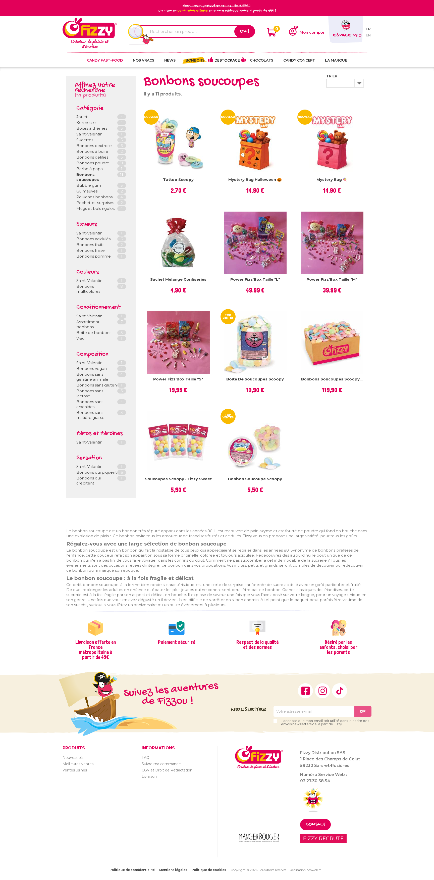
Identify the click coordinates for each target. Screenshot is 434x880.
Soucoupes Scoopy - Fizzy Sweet (178, 478)
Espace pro (347, 35)
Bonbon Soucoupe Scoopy (255, 478)
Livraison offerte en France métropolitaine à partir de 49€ (95, 649)
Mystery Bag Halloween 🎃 (255, 179)
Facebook (305, 690)
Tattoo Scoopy (178, 179)
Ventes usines (75, 770)
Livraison (149, 776)
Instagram (322, 690)
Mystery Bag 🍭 (332, 179)
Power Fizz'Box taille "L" (255, 279)
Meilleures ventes (78, 764)
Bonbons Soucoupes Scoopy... (332, 379)
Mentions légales (173, 870)
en (368, 35)
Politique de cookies (209, 870)
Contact (315, 824)
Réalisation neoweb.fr (305, 870)
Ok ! (244, 31)
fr (368, 28)
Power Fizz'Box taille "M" (331, 279)
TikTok (339, 690)
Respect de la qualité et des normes (257, 644)
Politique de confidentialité (132, 870)
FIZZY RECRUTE (323, 839)
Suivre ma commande (161, 764)
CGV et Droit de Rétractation (167, 770)
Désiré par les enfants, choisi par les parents (338, 647)
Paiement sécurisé (176, 642)
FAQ (145, 757)
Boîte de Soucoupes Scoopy (255, 379)
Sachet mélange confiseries (178, 279)
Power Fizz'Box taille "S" (178, 379)
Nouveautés (73, 757)
